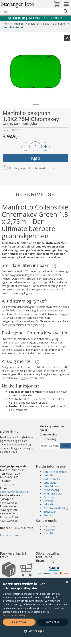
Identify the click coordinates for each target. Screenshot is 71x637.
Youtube (48, 533)
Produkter (18, 23)
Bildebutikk (49, 511)
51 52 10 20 (7, 484)
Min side (48, 475)
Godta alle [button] (19, 621)
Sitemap (48, 515)
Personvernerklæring (55, 508)
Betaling (48, 497)
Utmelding (49, 439)
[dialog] (35, 607)
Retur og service (52, 493)
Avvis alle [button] (52, 621)
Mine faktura (50, 486)
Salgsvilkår (49, 504)
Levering (48, 500)
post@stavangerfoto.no (14, 491)
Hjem (6, 23)
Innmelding (50, 434)
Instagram (49, 529)
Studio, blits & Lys (38, 23)
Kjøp (35, 158)
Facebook (49, 526)
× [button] (67, 582)
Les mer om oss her (12, 535)
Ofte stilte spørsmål (55, 471)
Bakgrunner (59, 23)
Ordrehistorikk (51, 479)
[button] (35, 631)
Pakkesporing (51, 490)
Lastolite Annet (13, 27)
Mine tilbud (49, 482)
